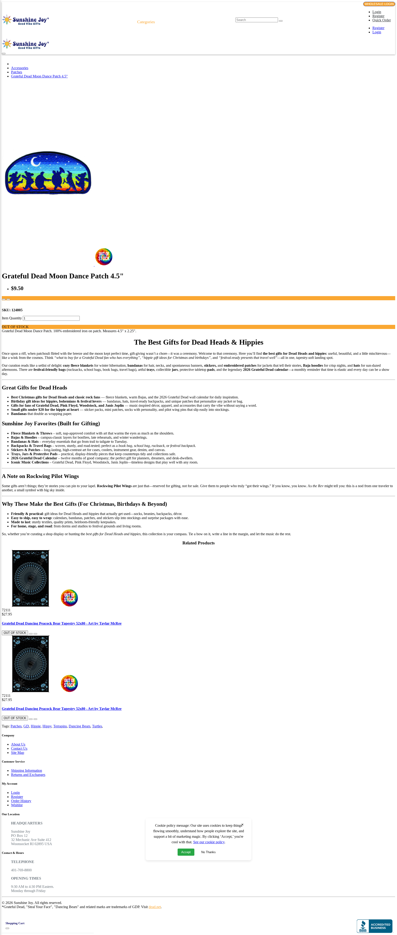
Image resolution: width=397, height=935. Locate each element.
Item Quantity (12, 318)
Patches (16, 72)
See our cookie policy (208, 842)
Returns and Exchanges (28, 775)
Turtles (97, 726)
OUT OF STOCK (15, 633)
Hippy (47, 726)
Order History (21, 801)
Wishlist (17, 805)
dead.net (155, 907)
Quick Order (381, 20)
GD (26, 726)
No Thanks (208, 852)
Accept (186, 852)
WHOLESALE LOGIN (379, 4)
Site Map (17, 753)
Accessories (19, 68)
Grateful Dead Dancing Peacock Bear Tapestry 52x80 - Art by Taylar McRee (62, 623)
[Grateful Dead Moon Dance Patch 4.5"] (48, 265)
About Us (18, 744)
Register (378, 16)
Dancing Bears (79, 726)
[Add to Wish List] (4, 299)
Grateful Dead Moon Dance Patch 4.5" (39, 76)
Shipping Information (26, 770)
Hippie (36, 726)
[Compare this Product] (8, 299)
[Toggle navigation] (4, 53)
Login (376, 12)
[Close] (7, 928)
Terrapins (60, 726)
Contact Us (19, 748)
